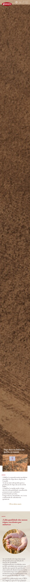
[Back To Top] (26, 578)
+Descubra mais (15, 504)
